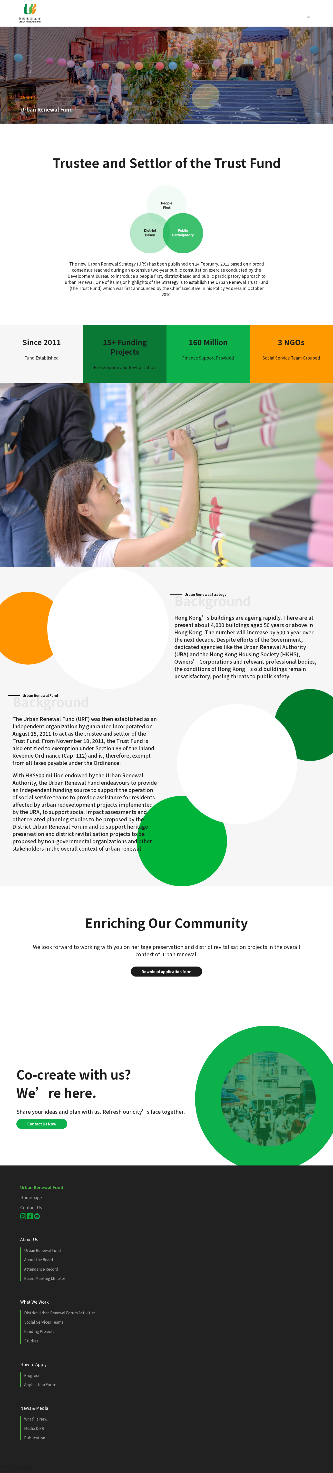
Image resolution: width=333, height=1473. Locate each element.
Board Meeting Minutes (45, 1278)
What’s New (35, 1418)
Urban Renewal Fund (42, 1250)
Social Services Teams (43, 1322)
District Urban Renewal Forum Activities (60, 1312)
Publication (34, 1437)
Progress (31, 1375)
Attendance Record (41, 1269)
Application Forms (40, 1384)
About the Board (38, 1259)
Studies (31, 1340)
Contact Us (31, 1207)
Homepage (31, 1197)
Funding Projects (39, 1331)
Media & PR (34, 1428)
